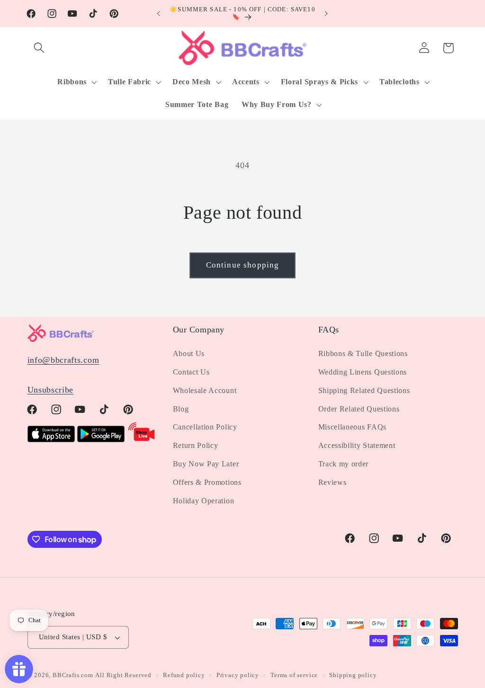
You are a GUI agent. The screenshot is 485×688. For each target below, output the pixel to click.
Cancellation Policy (205, 427)
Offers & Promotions (207, 482)
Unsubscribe (50, 389)
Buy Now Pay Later (206, 464)
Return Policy (195, 445)
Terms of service (294, 675)
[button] (39, 48)
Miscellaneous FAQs (352, 427)
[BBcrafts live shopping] (141, 439)
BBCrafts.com (73, 675)
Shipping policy (353, 675)
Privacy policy (237, 675)
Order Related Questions (359, 409)
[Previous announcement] (158, 13)
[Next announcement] (326, 13)
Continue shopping (242, 264)
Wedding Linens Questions (362, 372)
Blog (181, 409)
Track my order (343, 464)
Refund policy (184, 675)
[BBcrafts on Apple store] (51, 439)
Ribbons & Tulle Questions (363, 353)
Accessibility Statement (356, 445)
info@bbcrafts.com (63, 360)
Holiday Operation (203, 501)
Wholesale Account (205, 390)
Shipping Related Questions (364, 390)
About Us (189, 353)
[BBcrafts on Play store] (101, 439)
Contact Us (191, 372)
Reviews (332, 482)
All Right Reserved (123, 675)
